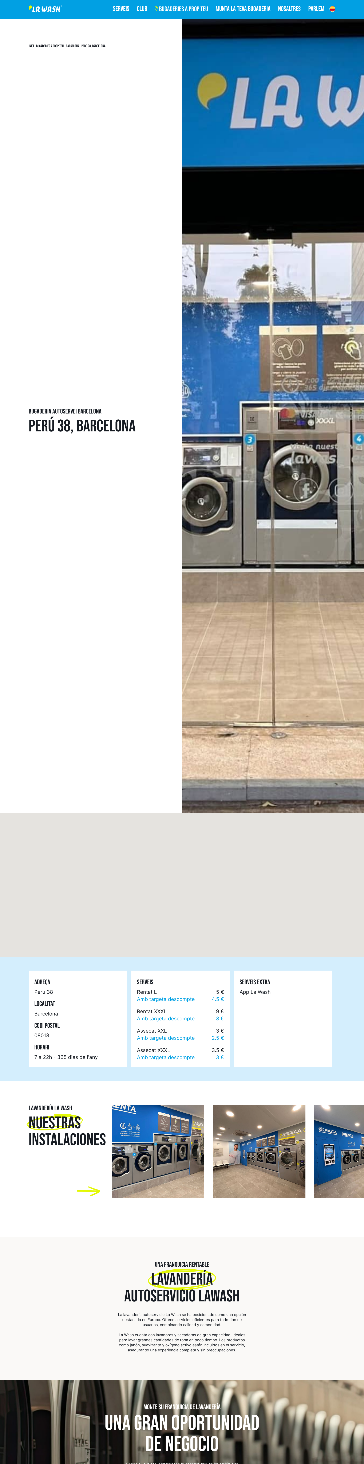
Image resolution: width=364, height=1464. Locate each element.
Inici (31, 46)
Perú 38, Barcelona (94, 46)
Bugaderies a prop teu (50, 46)
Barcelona (72, 46)
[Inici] (45, 9)
